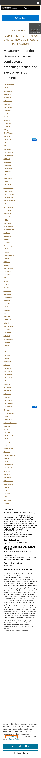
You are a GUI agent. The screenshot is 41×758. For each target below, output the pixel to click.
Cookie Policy (14, 739)
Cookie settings (11, 737)
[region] (20, 739)
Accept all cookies (20, 746)
